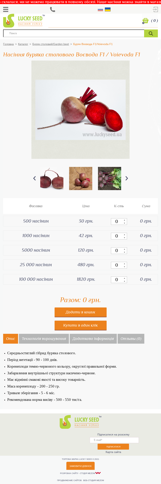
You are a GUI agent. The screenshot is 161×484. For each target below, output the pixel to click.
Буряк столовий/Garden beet (50, 44)
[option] (51, 178)
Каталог (23, 44)
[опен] (5, 9)
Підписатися (113, 447)
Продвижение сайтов (69, 480)
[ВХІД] (155, 9)
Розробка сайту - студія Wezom (77, 473)
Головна (8, 44)
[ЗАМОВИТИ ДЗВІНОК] (52, 9)
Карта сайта (113, 452)
